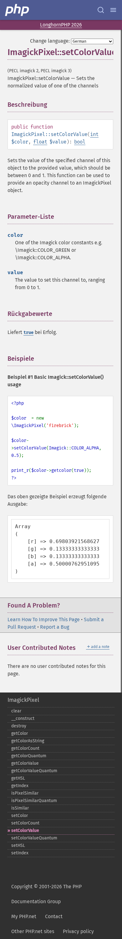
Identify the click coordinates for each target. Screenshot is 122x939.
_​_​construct (22, 718)
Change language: (50, 41)
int (94, 134)
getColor (19, 733)
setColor (19, 815)
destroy (18, 726)
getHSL (18, 778)
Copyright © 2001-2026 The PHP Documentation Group (46, 894)
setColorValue (25, 830)
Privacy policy (78, 931)
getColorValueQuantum (34, 770)
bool (79, 142)
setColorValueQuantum (34, 838)
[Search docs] (100, 10)
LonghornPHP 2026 (61, 25)
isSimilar (20, 808)
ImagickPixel (23, 700)
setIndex (19, 853)
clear (16, 711)
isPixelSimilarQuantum (34, 800)
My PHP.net (23, 916)
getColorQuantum (28, 755)
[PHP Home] (17, 10)
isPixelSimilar (24, 793)
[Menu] (113, 10)
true (28, 332)
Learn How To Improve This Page (44, 619)
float (40, 142)
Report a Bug (54, 627)
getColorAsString (27, 741)
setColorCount (25, 823)
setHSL (18, 845)
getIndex (19, 785)
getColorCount (25, 748)
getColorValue (25, 763)
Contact (54, 916)
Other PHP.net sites (32, 931)
